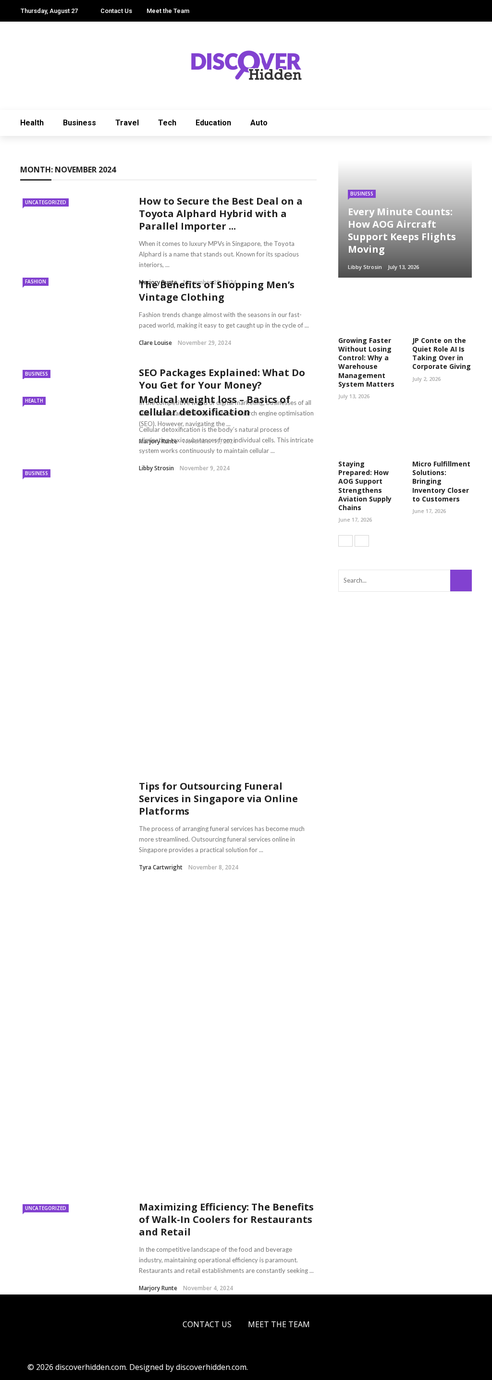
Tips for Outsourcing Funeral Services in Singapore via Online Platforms (218, 799)
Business (79, 122)
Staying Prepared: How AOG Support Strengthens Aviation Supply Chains (365, 485)
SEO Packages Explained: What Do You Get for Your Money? (222, 378)
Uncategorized (45, 202)
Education (213, 122)
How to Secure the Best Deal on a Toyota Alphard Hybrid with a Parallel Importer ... (221, 213)
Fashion (35, 281)
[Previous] (345, 541)
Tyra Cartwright (161, 867)
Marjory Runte (158, 1288)
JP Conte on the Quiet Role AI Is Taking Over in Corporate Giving (441, 353)
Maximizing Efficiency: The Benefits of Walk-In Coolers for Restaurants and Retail (226, 1219)
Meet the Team (168, 10)
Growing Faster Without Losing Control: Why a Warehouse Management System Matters (366, 362)
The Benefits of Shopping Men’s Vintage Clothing (217, 291)
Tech (167, 122)
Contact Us (116, 10)
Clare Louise (155, 343)
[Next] (362, 541)
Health (32, 122)
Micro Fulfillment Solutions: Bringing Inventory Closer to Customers (441, 481)
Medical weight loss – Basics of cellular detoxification (214, 405)
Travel (127, 122)
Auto (259, 122)
